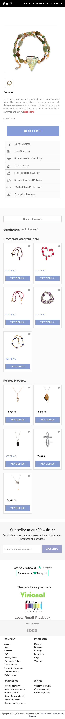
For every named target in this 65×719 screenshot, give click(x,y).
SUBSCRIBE (52, 548)
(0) (36, 229)
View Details (17, 278)
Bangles (37, 643)
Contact (8, 650)
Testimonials (21, 165)
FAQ (6, 654)
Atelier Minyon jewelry (14, 689)
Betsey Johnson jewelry (15, 696)
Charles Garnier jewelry (14, 702)
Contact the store (32, 219)
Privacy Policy (46, 713)
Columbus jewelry (42, 689)
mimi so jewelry (11, 692)
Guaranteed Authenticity (28, 158)
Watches (38, 661)
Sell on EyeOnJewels (13, 667)
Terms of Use (58, 713)
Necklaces (39, 654)
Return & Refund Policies (28, 180)
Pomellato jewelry (12, 699)
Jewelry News (10, 657)
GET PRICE (35, 131)
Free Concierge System (27, 172)
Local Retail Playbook (32, 618)
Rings (36, 657)
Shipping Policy (11, 671)
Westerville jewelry (42, 685)
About (7, 643)
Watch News (10, 674)
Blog (6, 647)
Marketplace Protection (27, 187)
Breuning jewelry (12, 685)
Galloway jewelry (42, 692)
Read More (28, 111)
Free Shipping (22, 151)
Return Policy (10, 664)
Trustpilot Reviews (24, 194)
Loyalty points (22, 144)
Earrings (38, 650)
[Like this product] (29, 246)
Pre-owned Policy (12, 661)
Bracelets (38, 647)
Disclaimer (32, 716)
